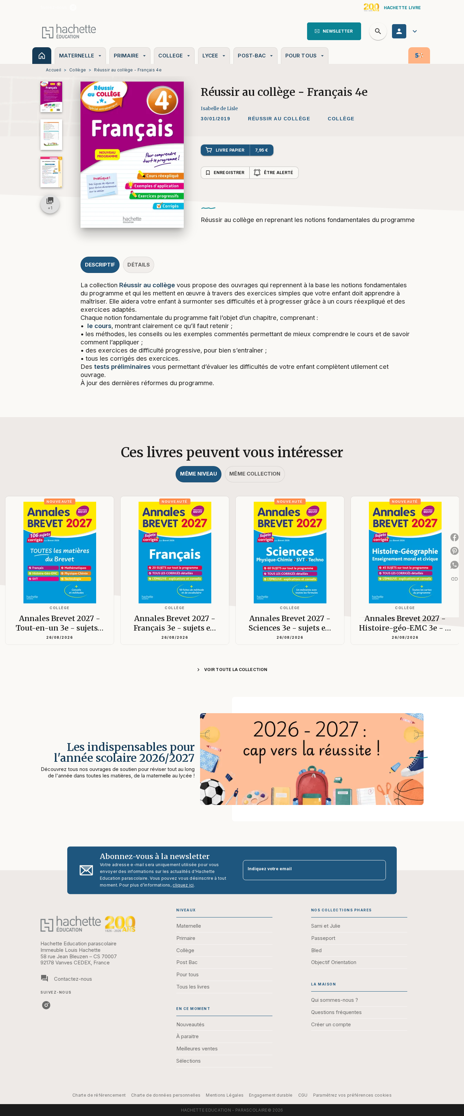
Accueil (53, 69)
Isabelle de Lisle (219, 108)
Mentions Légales (225, 1095)
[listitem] (73, 7)
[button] (334, 31)
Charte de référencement (99, 1095)
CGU (303, 1095)
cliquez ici (183, 885)
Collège (77, 69)
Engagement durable (270, 1095)
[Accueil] (68, 31)
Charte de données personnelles (165, 1095)
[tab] (41, 55)
